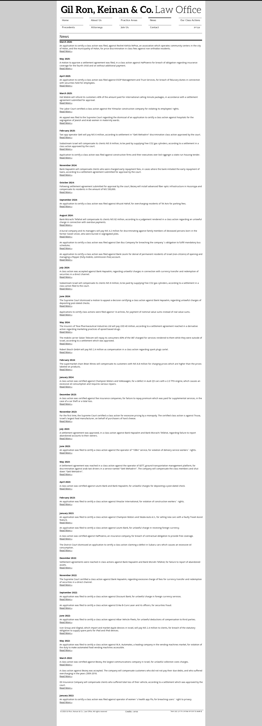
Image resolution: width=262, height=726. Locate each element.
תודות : (135, 711)
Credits (128, 711)
